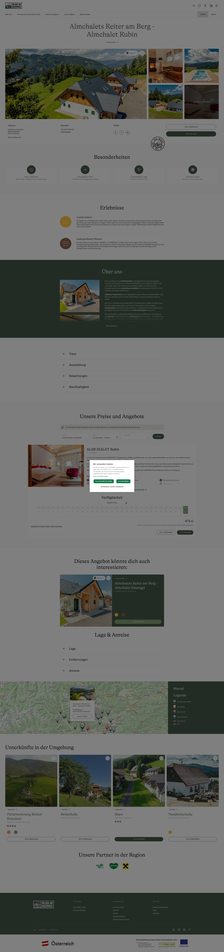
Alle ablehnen (123, 481)
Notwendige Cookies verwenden (112, 486)
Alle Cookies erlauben (103, 481)
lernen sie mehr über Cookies (100, 476)
